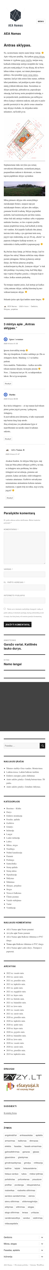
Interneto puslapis (14, 595)
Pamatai (9, 856)
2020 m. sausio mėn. (14, 1046)
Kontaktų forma (10, 1113)
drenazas (34, 1140)
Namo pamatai (28, 929)
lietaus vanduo (11, 1173)
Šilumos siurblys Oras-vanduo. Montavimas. (24, 768)
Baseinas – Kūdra (13, 808)
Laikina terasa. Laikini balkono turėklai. (22, 772)
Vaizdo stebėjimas (13, 900)
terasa (25, 1212)
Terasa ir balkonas (13, 893)
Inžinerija (10, 830)
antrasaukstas (26, 1135)
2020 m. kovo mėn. (14, 1039)
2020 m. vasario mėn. (15, 1043)
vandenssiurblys (12, 1217)
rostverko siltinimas (26, 1190)
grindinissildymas (13, 1162)
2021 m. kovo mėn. (14, 1006)
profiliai (8, 1184)
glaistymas (23, 1157)
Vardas (8, 569)
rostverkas (9, 1190)
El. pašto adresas (14, 582)
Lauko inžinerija (13, 837)
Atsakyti (8, 383)
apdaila (39, 1135)
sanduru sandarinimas (15, 1195)
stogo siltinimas (12, 1212)
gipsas (36, 1151)
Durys (8, 812)
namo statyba (26, 60)
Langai (9, 834)
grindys (27, 1162)
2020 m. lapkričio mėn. (15, 1020)
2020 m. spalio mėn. (14, 1024)
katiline (8, 1168)
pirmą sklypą (39, 56)
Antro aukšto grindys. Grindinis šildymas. (23, 786)
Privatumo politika (21, 1265)
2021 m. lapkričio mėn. (15, 984)
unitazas (35, 1212)
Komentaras (11, 529)
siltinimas (20, 1206)
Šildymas (10, 878)
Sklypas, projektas (11, 309)
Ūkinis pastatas (12, 896)
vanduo (26, 1217)
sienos (31, 1195)
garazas (26, 1151)
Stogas (9, 889)
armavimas (10, 1140)
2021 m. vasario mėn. (15, 1009)
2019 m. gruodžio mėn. (16, 1050)
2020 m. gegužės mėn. (15, 1032)
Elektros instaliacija (14, 815)
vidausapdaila (11, 1223)
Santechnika (11, 863)
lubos (24, 1173)
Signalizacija (11, 874)
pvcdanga (19, 1184)
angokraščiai (11, 1135)
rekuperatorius (33, 1184)
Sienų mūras (11, 870)
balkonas (22, 1140)
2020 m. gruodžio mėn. (16, 1017)
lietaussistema (29, 1168)
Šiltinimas (10, 882)
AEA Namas (12, 33)
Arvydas (9, 933)
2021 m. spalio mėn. (14, 987)
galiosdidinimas (12, 1151)
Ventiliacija (11, 907)
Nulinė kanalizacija (14, 852)
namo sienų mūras (30, 74)
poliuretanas (23, 1179)
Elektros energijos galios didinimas (20, 775)
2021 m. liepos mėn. (14, 995)
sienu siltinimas (12, 1201)
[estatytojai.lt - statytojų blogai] (24, 1086)
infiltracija (38, 1162)
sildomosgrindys (29, 1201)
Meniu (41, 21)
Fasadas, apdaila (13, 819)
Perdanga (10, 859)
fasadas (17, 1146)
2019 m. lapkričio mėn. (15, 1054)
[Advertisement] (24, 706)
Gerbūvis (34, 306)
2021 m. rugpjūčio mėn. (16, 991)
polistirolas (10, 1179)
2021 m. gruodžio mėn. (16, 980)
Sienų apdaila (12, 867)
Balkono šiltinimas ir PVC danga (29, 944)
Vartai (8, 904)
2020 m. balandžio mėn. (16, 1035)
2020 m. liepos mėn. (14, 1028)
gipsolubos (10, 1157)
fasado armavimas (32, 1146)
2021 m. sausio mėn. (14, 1013)
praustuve (37, 1179)
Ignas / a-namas (16, 339)
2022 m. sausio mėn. (14, 976)
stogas (31, 1206)
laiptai (17, 1168)
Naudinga (10, 848)
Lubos (9, 841)
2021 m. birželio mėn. (15, 998)
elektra (8, 1146)
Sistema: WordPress (37, 1265)
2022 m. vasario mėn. (15, 973)
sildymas (9, 1206)
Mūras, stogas (12, 845)
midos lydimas (36, 1173)
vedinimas (37, 1217)
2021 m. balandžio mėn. (16, 1002)
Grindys (9, 826)
